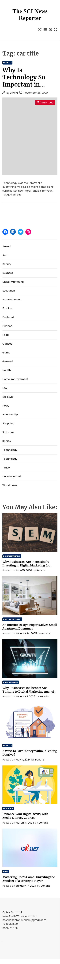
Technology (9, 450)
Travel (6, 467)
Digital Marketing (13, 282)
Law (4, 388)
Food (5, 335)
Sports (6, 441)
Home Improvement (15, 379)
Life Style (7, 397)
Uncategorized (11, 476)
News (5, 406)
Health (6, 370)
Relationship (10, 414)
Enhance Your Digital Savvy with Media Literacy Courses (25, 816)
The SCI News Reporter (30, 14)
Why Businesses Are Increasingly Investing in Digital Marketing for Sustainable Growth (26, 565)
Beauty (6, 264)
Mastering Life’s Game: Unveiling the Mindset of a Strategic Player (28, 879)
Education (8, 290)
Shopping (8, 423)
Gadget (7, 344)
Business (7, 62)
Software (8, 432)
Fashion (7, 308)
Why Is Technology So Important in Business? (23, 80)
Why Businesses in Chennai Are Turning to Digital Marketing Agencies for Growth (29, 691)
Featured (8, 317)
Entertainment (11, 299)
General (7, 361)
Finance (7, 326)
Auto (5, 255)
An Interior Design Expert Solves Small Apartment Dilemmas (29, 626)
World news (9, 485)
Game (6, 352)
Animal (6, 246)
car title (17, 194)
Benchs (14, 92)
